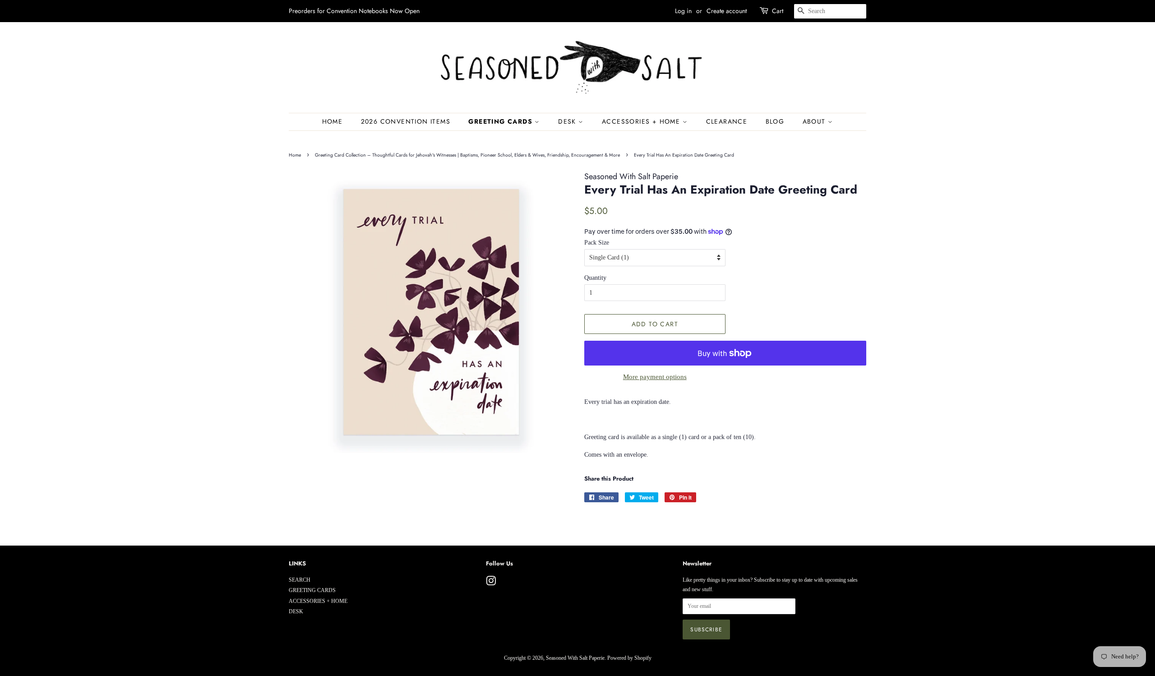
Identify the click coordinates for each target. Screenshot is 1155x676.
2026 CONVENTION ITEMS (405, 121)
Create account (727, 10)
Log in (683, 10)
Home (332, 121)
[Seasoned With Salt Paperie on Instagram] (491, 583)
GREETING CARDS (501, 121)
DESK (568, 121)
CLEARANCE (727, 121)
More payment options (655, 376)
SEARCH (299, 580)
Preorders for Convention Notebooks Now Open (354, 10)
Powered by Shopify (629, 658)
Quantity (595, 277)
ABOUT (815, 121)
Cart (777, 10)
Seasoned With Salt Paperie (575, 658)
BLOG (775, 121)
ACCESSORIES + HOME (642, 121)
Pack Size (596, 242)
